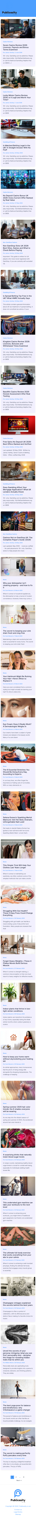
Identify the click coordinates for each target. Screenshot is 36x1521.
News (4, 579)
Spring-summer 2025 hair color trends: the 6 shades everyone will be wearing (16, 1109)
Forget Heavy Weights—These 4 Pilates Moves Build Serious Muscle (17, 963)
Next (19, 1480)
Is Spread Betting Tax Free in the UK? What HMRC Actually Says (17, 297)
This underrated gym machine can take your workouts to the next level (18, 1204)
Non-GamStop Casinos (10, 242)
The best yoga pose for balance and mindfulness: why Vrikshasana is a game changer (17, 1407)
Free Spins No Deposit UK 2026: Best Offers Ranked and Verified (17, 443)
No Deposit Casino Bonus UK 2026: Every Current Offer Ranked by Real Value (18, 197)
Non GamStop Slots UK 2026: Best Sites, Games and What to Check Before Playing (16, 248)
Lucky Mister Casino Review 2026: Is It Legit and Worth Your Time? (17, 97)
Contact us (18, 1509)
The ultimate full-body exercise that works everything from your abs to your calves (17, 1255)
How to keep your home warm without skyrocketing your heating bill (18, 1059)
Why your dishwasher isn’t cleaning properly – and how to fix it (17, 585)
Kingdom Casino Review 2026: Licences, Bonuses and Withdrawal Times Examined (16, 343)
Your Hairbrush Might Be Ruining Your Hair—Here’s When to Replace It (17, 678)
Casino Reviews (8, 41)
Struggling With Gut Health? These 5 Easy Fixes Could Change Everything (18, 913)
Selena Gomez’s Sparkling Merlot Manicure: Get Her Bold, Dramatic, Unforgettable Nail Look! (18, 819)
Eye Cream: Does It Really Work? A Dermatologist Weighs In (17, 725)
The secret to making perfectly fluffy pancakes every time (16, 1454)
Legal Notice (18, 1512)
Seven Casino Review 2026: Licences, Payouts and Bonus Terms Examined (16, 47)
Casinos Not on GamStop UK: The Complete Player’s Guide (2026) (17, 538)
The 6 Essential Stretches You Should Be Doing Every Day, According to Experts (16, 772)
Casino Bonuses (8, 192)
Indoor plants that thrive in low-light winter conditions (17, 1010)
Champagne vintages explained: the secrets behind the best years (18, 1304)
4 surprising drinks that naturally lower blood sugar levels (17, 1156)
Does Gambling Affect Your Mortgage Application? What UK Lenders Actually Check (17, 489)
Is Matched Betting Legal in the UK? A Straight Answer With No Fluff (17, 147)
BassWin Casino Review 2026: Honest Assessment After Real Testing (16, 394)
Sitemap (18, 1514)
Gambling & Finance (9, 142)
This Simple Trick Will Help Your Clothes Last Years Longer (17, 866)
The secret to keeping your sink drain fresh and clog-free (17, 632)
